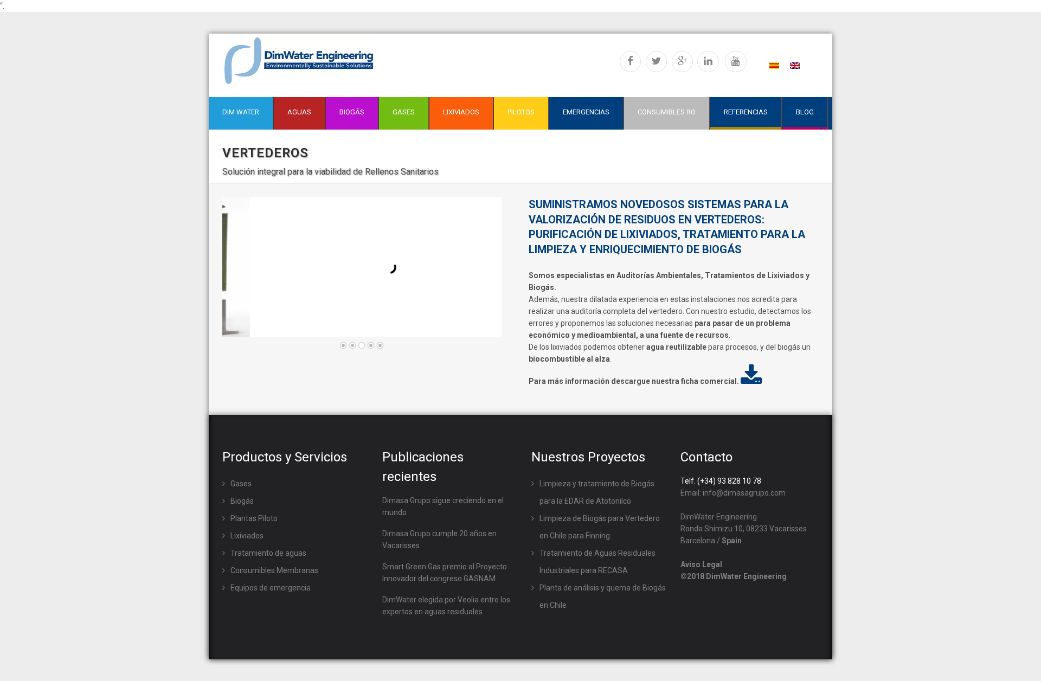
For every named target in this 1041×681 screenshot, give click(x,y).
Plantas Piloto (254, 518)
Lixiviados (247, 535)
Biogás (242, 501)
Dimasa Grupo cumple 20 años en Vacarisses (439, 539)
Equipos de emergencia (270, 587)
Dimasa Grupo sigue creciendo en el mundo (443, 506)
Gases (241, 483)
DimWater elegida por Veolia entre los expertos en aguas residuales (446, 605)
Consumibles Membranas (274, 570)
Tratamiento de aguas (268, 553)
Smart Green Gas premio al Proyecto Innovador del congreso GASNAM (444, 572)
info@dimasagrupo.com (744, 493)
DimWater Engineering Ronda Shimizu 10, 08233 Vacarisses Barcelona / (743, 528)
